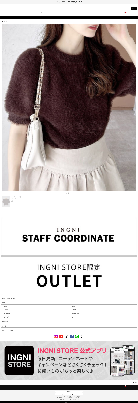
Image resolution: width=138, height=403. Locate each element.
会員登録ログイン (134, 8)
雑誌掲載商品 (75, 313)
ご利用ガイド (62, 399)
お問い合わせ (78, 397)
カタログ (6, 317)
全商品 (5, 306)
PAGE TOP (134, 382)
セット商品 (7, 313)
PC (75, 394)
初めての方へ (60, 397)
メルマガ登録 (76, 396)
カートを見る (61, 396)
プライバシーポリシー (73, 399)
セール (73, 317)
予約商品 (74, 310)
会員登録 (69, 396)
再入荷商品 (7, 310)
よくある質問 (69, 397)
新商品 (73, 306)
